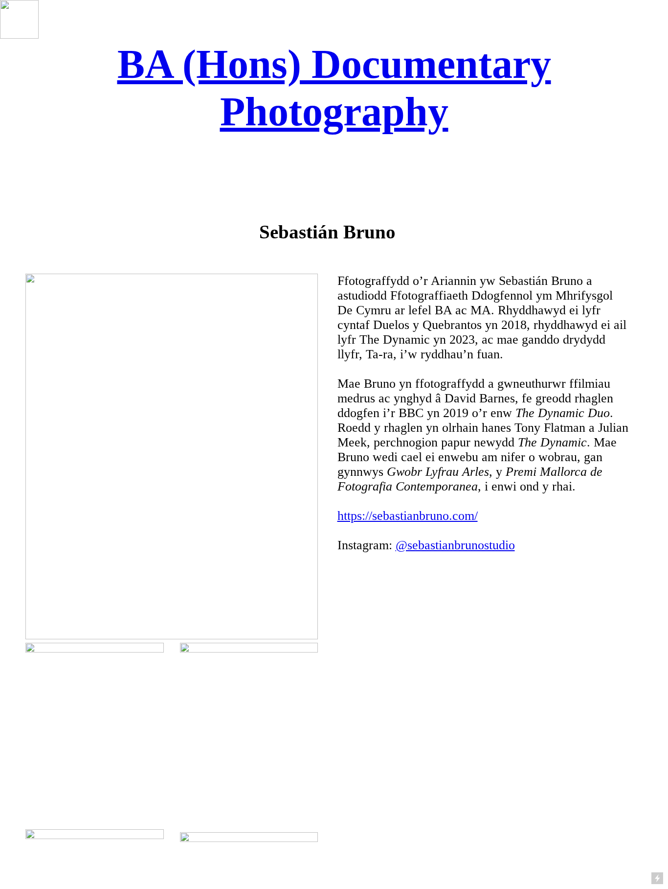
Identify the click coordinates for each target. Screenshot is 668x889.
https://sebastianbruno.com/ (407, 516)
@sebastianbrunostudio (455, 545)
